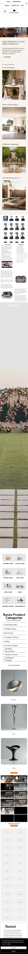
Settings (14, 951)
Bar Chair (8, 855)
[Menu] (5, 11)
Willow (6, 855)
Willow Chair (21, 855)
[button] (9, 266)
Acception (13, 948)
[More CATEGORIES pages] (21, 1)
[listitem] (14, 625)
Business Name (14, 12)
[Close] (26, 940)
